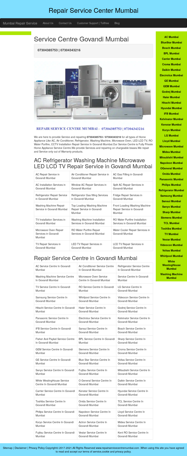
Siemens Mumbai (171, 217)
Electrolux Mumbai (171, 75)
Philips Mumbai (171, 184)
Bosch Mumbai (171, 48)
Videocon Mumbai (171, 245)
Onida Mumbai (171, 174)
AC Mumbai (171, 37)
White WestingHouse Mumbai (171, 264)
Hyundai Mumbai (171, 108)
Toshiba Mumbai (171, 228)
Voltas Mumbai (171, 250)
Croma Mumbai (171, 64)
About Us (48, 23)
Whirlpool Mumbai (171, 256)
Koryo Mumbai (171, 130)
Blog (117, 23)
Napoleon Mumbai (171, 163)
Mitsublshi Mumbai (171, 157)
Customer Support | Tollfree (93, 23)
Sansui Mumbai (171, 201)
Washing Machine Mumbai (171, 276)
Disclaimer (21, 448)
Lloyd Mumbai (171, 141)
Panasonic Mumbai (171, 179)
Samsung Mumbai (171, 195)
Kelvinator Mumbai (171, 119)
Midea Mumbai (171, 152)
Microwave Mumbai (171, 146)
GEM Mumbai (171, 86)
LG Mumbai (171, 135)
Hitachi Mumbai (171, 102)
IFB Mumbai (171, 113)
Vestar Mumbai (171, 239)
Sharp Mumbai (171, 212)
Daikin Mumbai (171, 70)
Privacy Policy (37, 448)
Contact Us (65, 23)
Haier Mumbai (171, 97)
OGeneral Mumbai (171, 168)
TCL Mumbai (171, 223)
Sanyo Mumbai (171, 206)
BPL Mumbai (171, 53)
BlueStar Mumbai (171, 42)
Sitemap (7, 448)
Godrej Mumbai (171, 91)
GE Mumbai (171, 80)
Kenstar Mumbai (171, 124)
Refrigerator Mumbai (171, 190)
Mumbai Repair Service (20, 23)
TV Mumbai (171, 234)
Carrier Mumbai (171, 59)
